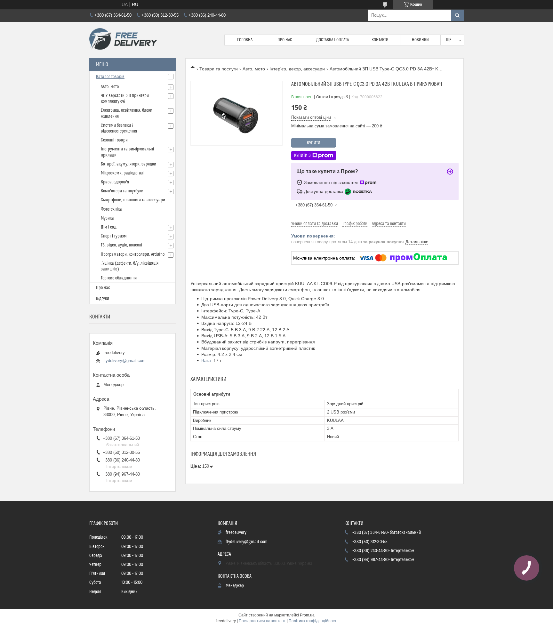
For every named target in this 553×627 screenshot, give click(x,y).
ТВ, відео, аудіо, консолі (121, 245)
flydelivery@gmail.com (124, 360)
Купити (313, 143)
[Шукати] (457, 15)
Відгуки (102, 298)
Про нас (284, 40)
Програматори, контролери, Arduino (132, 254)
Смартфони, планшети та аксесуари (133, 200)
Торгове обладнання (119, 278)
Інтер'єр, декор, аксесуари (297, 68)
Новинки (420, 40)
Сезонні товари (114, 140)
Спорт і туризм (114, 236)
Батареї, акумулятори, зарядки (128, 164)
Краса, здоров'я (115, 182)
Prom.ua (307, 615)
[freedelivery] (123, 40)
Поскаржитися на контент (262, 621)
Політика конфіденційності (313, 621)
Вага (206, 360)
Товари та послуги (218, 68)
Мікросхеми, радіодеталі (122, 173)
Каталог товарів (110, 76)
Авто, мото (254, 68)
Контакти (380, 40)
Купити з (302, 155)
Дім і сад (108, 227)
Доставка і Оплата (332, 40)
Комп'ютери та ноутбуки (122, 191)
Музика (107, 218)
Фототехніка (111, 209)
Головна (244, 40)
